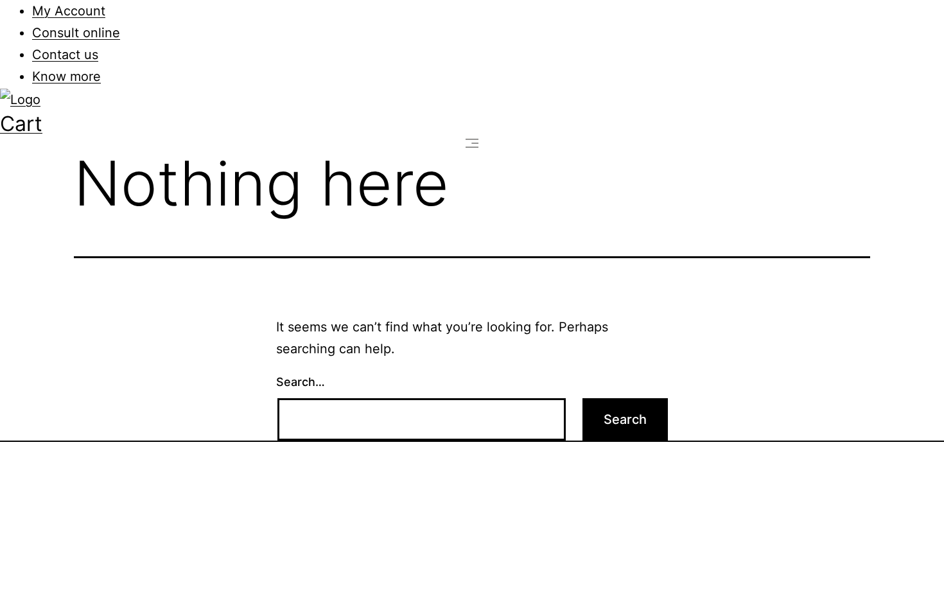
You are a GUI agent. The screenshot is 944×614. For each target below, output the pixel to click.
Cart (21, 123)
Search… (300, 382)
